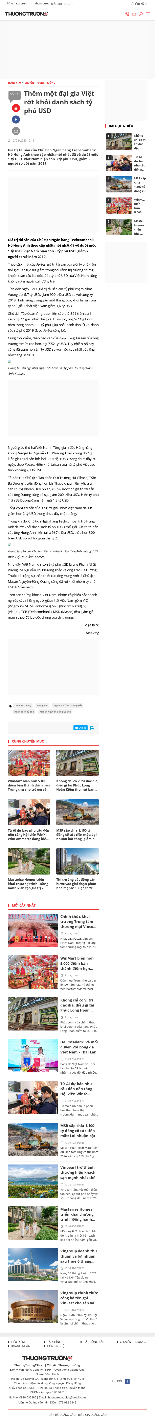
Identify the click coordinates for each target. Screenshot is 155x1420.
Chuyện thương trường (133, 1342)
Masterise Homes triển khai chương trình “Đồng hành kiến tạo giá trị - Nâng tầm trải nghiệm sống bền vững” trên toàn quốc (28, 884)
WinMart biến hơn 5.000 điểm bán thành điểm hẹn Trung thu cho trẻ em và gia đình (29, 785)
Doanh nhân (20, 1346)
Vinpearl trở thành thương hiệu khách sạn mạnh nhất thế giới (77, 1173)
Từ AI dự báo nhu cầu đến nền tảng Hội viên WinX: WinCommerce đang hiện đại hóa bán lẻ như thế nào (28, 834)
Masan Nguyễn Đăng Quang (55, 712)
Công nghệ (55, 1346)
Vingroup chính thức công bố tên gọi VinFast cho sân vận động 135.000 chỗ (79, 1298)
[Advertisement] (77, 49)
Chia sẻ (82, 727)
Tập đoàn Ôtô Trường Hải (67, 705)
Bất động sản (94, 1342)
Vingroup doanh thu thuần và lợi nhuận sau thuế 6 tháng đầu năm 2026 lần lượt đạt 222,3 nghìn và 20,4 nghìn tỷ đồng (78, 1256)
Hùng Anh (42, 705)
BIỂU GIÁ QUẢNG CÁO (92, 1414)
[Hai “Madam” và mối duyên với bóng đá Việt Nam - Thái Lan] (33, 1055)
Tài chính (53, 1342)
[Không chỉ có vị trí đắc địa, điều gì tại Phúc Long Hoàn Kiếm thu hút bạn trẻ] (33, 1013)
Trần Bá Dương (22, 705)
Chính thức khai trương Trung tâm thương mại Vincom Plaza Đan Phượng (78, 922)
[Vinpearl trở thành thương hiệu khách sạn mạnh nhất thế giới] (33, 1181)
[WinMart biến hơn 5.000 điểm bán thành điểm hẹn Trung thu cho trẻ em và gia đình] (33, 972)
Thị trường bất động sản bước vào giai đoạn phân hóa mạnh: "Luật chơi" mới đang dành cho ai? (76, 884)
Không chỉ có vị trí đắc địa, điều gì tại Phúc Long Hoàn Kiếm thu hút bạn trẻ (77, 785)
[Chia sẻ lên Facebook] (16, 119)
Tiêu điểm (17, 1342)
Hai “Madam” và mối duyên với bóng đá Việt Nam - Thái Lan (79, 1047)
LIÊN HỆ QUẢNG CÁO (61, 1414)
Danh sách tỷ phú (24, 712)
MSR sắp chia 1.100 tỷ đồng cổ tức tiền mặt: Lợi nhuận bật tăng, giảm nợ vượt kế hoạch (76, 834)
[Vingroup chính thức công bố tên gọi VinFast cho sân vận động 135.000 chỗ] (33, 1306)
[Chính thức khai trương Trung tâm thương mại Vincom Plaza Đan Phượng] (33, 930)
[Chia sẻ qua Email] (16, 131)
